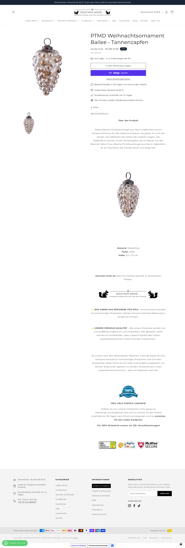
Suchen (59, 518)
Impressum (97, 510)
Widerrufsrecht (99, 514)
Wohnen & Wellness (65, 494)
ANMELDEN (164, 493)
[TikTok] (139, 506)
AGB (94, 500)
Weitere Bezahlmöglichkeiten (118, 79)
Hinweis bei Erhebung (78, 545)
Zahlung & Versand (101, 495)
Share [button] (96, 107)
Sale (58, 509)
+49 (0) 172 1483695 (27, 502)
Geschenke (61, 504)
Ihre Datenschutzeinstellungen (98, 545)
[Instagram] (129, 506)
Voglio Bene (61, 485)
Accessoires (61, 490)
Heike (75, 538)
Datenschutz (98, 505)
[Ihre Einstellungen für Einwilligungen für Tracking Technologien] (181, 544)
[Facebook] (134, 506)
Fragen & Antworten (101, 491)
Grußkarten (61, 499)
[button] (13, 12)
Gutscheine (61, 513)
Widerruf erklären (101, 486)
